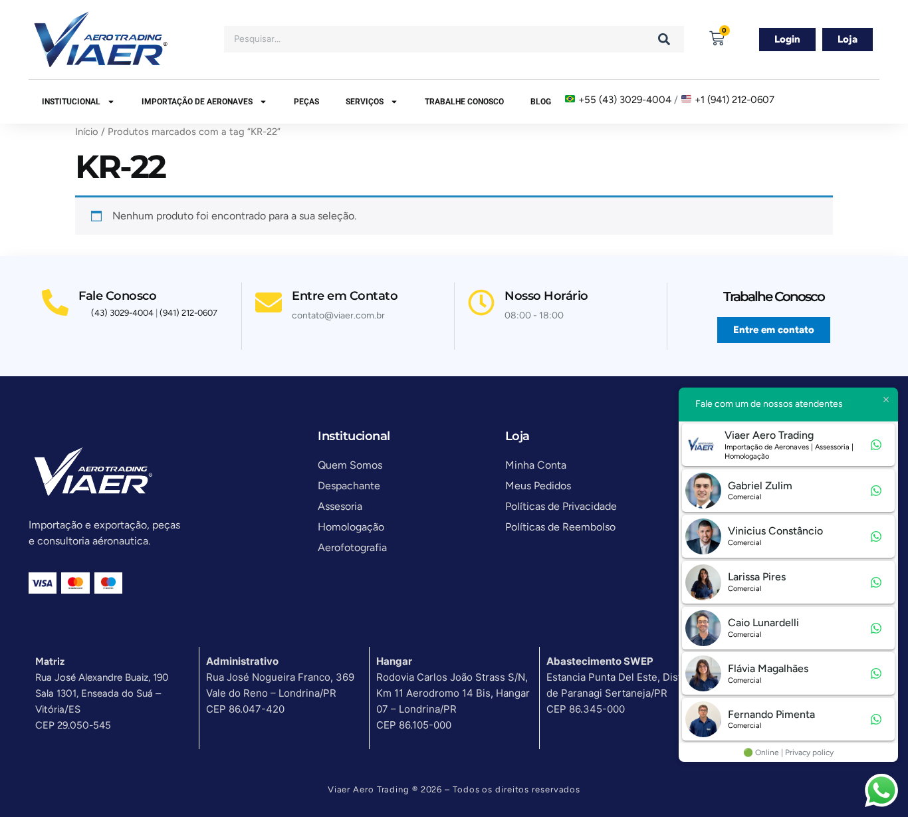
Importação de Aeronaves (197, 101)
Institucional (71, 101)
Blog (540, 101)
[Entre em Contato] (268, 302)
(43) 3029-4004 (122, 313)
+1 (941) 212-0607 (734, 100)
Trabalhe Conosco (464, 101)
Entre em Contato (344, 296)
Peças (306, 101)
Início (86, 132)
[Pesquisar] (664, 39)
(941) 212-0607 (188, 313)
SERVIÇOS (365, 101)
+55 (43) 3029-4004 (624, 100)
